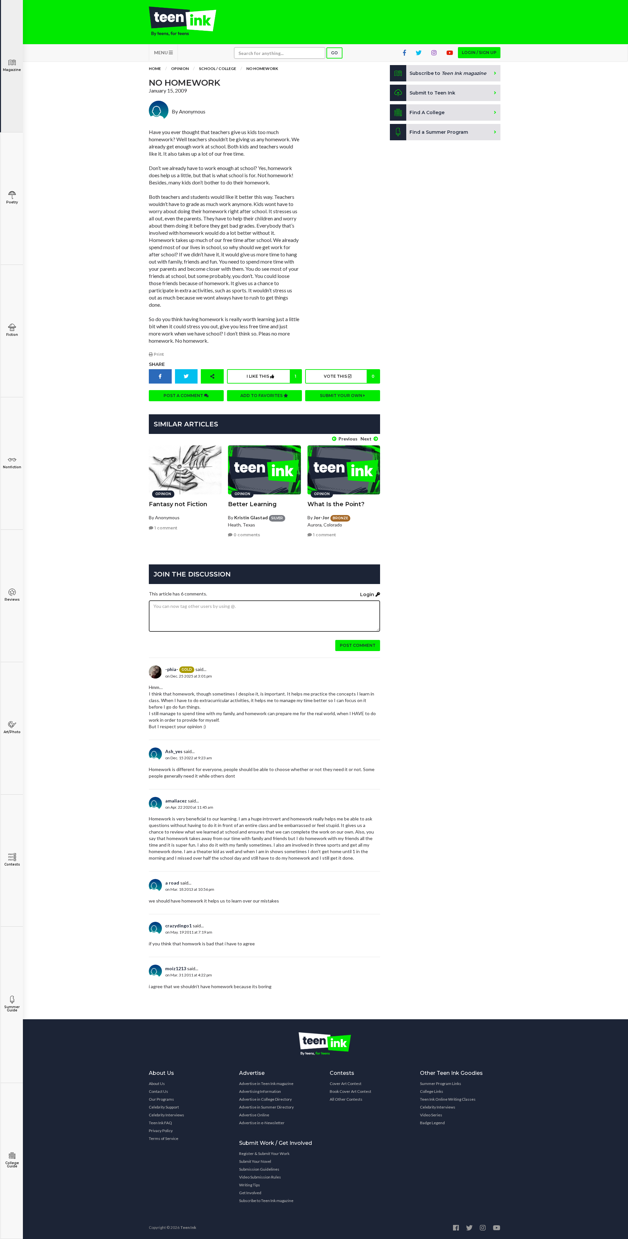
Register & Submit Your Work (264, 1153)
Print (158, 354)
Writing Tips (249, 1184)
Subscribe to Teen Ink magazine (266, 1200)
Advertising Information (260, 1091)
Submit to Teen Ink (432, 93)
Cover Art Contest (345, 1083)
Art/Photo (12, 732)
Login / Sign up (479, 52)
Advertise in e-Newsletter (262, 1122)
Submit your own (341, 395)
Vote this (349, 376)
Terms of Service (163, 1138)
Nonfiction (12, 467)
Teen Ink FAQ (160, 1122)
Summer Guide (12, 1008)
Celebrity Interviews (166, 1114)
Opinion (180, 68)
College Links (431, 1091)
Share (157, 364)
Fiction (12, 335)
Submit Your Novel (255, 1161)
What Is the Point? (335, 504)
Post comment (357, 645)
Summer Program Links (440, 1083)
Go (334, 52)
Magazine (12, 70)
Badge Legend (432, 1122)
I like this (271, 376)
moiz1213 (175, 968)
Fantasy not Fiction (178, 504)
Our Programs (161, 1099)
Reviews (12, 599)
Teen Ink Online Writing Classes (448, 1099)
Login (367, 594)
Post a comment (184, 395)
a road (172, 883)
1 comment (165, 527)
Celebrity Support (164, 1107)
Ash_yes (174, 751)
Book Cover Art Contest (350, 1091)
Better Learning (252, 504)
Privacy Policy (161, 1130)
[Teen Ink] (189, 21)
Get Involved (250, 1192)
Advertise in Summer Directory (266, 1107)
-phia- (171, 669)
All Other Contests (346, 1099)
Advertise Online (254, 1114)
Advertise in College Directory (265, 1099)
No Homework (262, 68)
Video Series (431, 1114)
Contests (12, 864)
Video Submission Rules (260, 1177)
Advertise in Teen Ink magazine (266, 1083)
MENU (161, 52)
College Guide (12, 1164)
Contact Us (158, 1091)
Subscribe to (448, 73)
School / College (217, 68)
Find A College (427, 112)
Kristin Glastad (251, 517)
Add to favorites (262, 395)
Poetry (12, 202)
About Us (157, 1083)
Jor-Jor (321, 517)
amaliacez (176, 800)
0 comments (246, 534)
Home (155, 68)
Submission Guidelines (259, 1169)
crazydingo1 (178, 925)
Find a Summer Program (439, 132)
